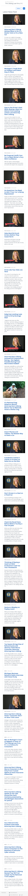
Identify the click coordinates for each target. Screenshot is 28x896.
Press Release (7, 27)
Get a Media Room (14, 894)
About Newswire (13, 892)
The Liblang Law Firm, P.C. (14, 3)
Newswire (3, 892)
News (5, 670)
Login (22, 894)
